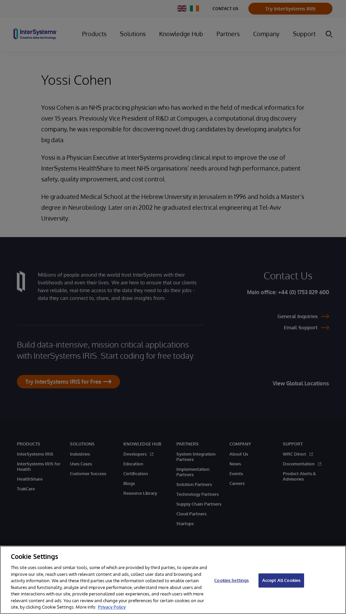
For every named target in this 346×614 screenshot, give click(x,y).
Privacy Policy (112, 607)
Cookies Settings (231, 580)
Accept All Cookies (281, 580)
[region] (173, 580)
